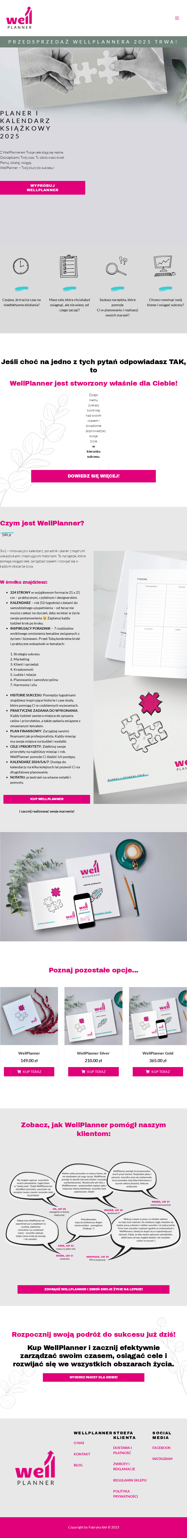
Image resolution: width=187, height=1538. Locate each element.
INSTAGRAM (162, 1459)
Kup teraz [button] (32, 1072)
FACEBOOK (161, 1448)
